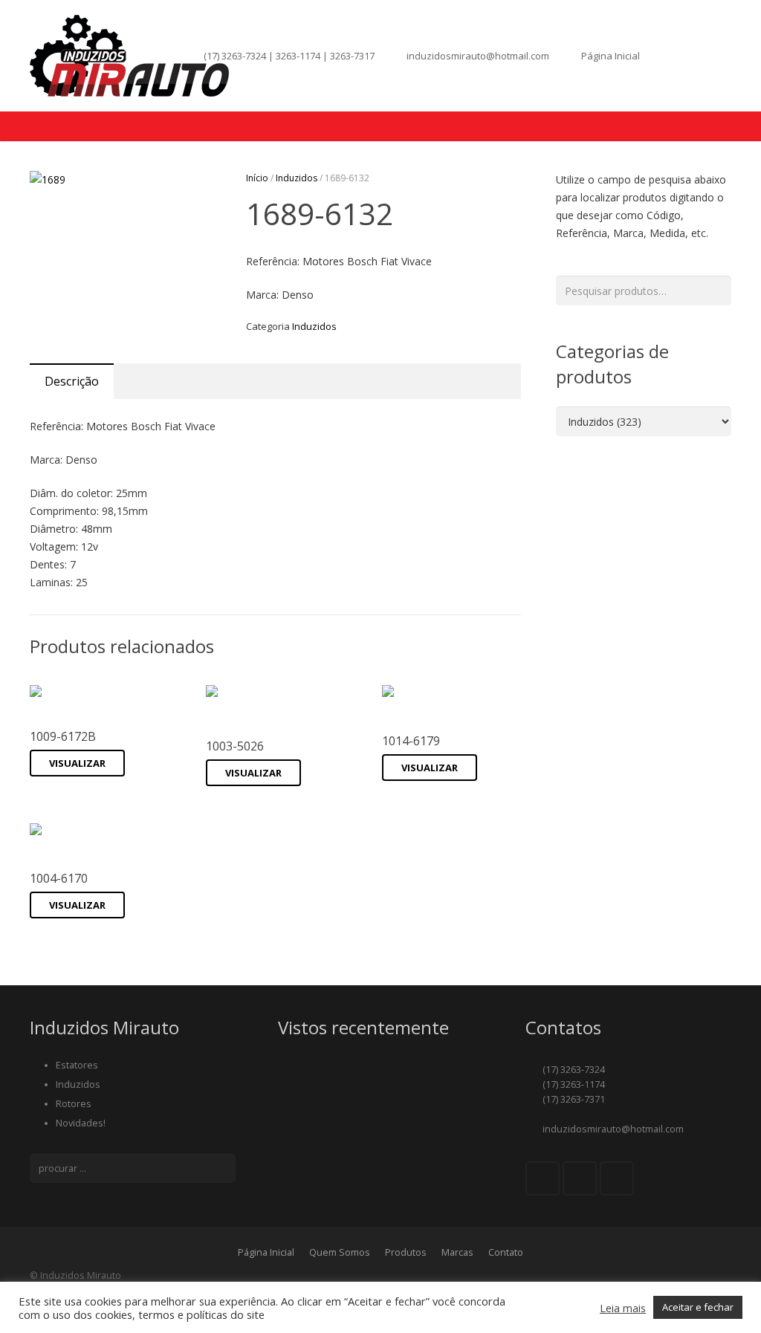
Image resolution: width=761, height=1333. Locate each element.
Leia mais (623, 1307)
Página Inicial (610, 55)
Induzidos (296, 178)
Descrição (72, 381)
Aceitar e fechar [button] (698, 1307)
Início (257, 178)
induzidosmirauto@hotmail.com (478, 55)
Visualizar (77, 763)
